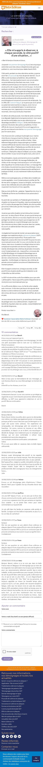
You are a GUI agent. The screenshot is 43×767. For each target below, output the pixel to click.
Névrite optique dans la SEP (11, 716)
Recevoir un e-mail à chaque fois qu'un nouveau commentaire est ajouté (20, 625)
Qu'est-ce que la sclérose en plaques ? (15, 681)
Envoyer (7, 659)
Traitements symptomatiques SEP (14, 701)
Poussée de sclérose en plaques (12, 699)
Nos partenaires (7, 729)
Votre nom (5, 609)
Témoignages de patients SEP (12, 688)
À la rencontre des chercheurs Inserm (14, 714)
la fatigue (19, 122)
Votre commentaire (8, 630)
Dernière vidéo (7, 724)
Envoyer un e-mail (8, 749)
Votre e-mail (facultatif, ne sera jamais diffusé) (18, 616)
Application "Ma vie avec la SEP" (13, 683)
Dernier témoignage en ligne (11, 694)
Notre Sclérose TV (8, 721)
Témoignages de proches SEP (12, 691)
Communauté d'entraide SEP (11, 709)
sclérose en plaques (29, 235)
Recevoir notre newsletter (10, 743)
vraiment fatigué (15, 103)
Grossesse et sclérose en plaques (13, 704)
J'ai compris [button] (36, 759)
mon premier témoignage (17, 65)
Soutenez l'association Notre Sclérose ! (17, 319)
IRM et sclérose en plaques (11, 711)
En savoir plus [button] (13, 764)
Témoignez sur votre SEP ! (11, 696)
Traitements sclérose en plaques (13, 686)
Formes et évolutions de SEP (11, 706)
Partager (20, 328)
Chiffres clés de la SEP (9, 727)
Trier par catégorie (8, 27)
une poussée (12, 76)
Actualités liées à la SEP (10, 719)
